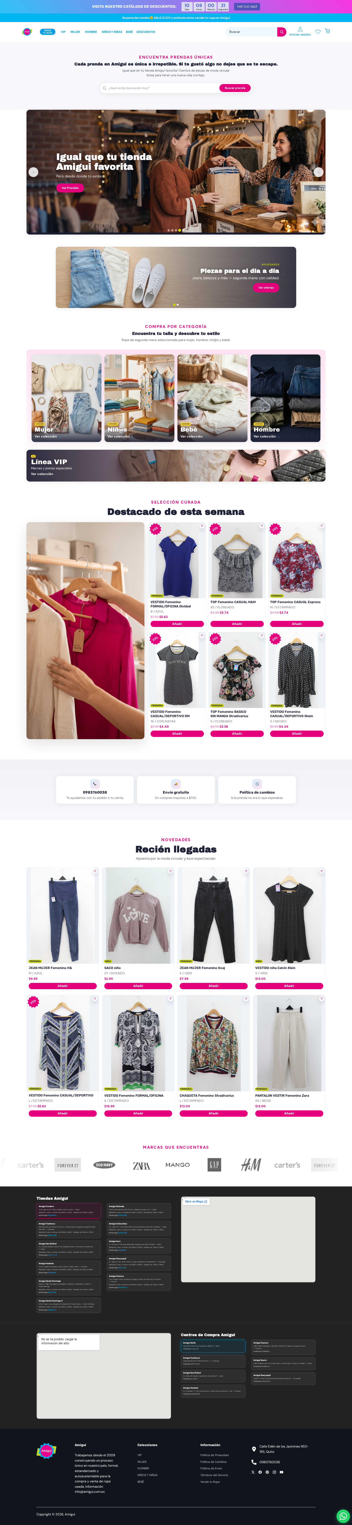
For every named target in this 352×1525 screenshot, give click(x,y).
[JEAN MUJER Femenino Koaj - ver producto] (214, 915)
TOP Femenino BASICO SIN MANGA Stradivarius (229, 714)
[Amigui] (27, 32)
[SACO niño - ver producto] (138, 915)
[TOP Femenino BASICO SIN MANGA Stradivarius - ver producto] (237, 670)
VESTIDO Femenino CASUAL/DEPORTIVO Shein (291, 714)
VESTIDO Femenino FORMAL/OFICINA (133, 1096)
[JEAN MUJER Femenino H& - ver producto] (63, 915)
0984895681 (122, 1250)
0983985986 (52, 1272)
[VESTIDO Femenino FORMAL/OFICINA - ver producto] (138, 1043)
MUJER (142, 1462)
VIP (140, 1455)
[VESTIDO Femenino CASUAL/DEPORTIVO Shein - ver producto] (296, 670)
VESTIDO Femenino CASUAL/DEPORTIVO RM (170, 714)
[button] (329, 31)
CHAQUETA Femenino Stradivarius (207, 1096)
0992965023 (122, 1287)
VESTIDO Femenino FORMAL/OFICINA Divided (171, 604)
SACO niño (112, 968)
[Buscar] (281, 32)
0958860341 (52, 1310)
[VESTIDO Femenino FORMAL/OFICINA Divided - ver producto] (177, 560)
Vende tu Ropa (210, 1482)
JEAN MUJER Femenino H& (50, 968)
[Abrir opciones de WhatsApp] (343, 1516)
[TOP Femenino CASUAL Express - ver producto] (296, 560)
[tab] (168, 230)
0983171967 (122, 1268)
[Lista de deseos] (317, 31)
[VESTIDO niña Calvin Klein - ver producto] (289, 915)
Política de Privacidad (214, 1455)
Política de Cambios (213, 1462)
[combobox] (255, 31)
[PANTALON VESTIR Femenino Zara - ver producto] (289, 1043)
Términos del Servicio (214, 1475)
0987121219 (52, 1255)
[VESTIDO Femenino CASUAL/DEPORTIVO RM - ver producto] (177, 670)
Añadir (177, 624)
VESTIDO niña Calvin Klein (275, 968)
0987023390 (52, 1235)
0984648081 (52, 1215)
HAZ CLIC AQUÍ (247, 6)
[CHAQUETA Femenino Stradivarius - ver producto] (214, 1043)
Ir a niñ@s (85, 287)
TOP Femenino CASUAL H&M (233, 602)
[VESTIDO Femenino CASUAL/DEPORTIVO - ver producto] (63, 1043)
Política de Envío (211, 1468)
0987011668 (52, 1292)
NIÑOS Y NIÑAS (147, 1475)
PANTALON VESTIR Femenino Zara (282, 1096)
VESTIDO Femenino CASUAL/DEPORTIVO (61, 1095)
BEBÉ (141, 1482)
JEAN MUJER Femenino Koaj (202, 968)
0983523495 (122, 1233)
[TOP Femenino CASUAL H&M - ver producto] (237, 560)
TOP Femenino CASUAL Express (295, 602)
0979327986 (122, 1215)
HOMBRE (143, 1468)
